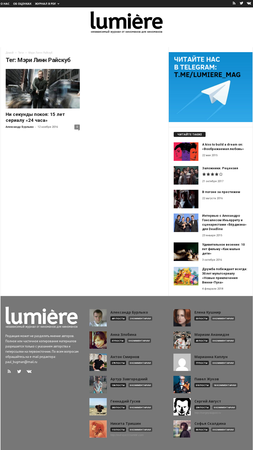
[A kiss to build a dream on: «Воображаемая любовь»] (186, 151)
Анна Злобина (123, 334)
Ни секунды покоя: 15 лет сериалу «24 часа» (35, 117)
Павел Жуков (206, 379)
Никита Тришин (125, 423)
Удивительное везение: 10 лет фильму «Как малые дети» (223, 249)
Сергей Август (207, 401)
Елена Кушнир (207, 312)
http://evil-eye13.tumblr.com (127, 434)
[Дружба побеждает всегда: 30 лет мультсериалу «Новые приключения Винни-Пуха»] (186, 276)
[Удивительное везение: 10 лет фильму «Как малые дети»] (186, 251)
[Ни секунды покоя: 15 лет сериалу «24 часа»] (43, 88)
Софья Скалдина (210, 423)
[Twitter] (242, 3)
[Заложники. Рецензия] (186, 175)
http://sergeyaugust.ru (207, 412)
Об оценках (22, 3)
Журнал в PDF (45, 3)
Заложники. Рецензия (220, 168)
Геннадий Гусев (125, 401)
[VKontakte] (249, 3)
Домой (10, 52)
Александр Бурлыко (20, 127)
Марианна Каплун (211, 357)
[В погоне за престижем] (186, 199)
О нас (4, 3)
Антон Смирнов (124, 357)
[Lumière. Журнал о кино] (126, 21)
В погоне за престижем (221, 192)
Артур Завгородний (129, 379)
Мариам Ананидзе (211, 334)
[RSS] (234, 3)
